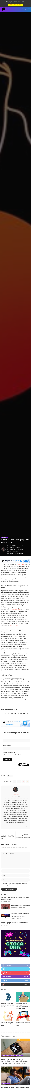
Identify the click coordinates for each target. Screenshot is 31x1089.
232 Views (17, 547)
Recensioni (19, 1055)
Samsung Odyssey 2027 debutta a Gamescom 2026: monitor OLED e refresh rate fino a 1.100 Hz (20, 915)
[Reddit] (21, 713)
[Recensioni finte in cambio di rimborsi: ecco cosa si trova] (23, 1016)
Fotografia (4, 537)
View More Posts (15, 796)
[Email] (27, 781)
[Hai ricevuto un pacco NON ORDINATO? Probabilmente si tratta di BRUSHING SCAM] (23, 997)
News (12, 1055)
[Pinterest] (9, 713)
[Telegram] (24, 713)
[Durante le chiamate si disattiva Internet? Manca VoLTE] (8, 1016)
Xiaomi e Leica (21, 564)
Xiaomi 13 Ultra (13, 625)
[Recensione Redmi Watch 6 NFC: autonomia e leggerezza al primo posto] (15, 1048)
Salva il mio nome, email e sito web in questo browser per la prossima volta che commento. (15, 884)
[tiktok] (15, 984)
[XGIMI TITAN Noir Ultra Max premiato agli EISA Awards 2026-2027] (5, 907)
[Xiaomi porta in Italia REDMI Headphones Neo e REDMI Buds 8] (15, 1076)
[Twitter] (19, 781)
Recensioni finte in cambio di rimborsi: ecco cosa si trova (23, 1024)
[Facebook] (3, 713)
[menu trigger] (28, 9)
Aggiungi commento (13, 551)
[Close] (29, 3)
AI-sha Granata (12, 545)
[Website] (27, 826)
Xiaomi (10, 775)
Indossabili (6, 1055)
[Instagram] (12, 713)
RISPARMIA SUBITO (15, 4)
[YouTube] (18, 713)
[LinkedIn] (15, 713)
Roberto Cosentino (8, 1063)
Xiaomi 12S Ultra (15, 610)
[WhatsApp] (27, 713)
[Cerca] (25, 9)
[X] (6, 713)
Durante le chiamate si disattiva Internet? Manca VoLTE (8, 1024)
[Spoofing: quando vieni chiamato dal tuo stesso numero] (8, 997)
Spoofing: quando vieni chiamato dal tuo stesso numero (7, 1005)
